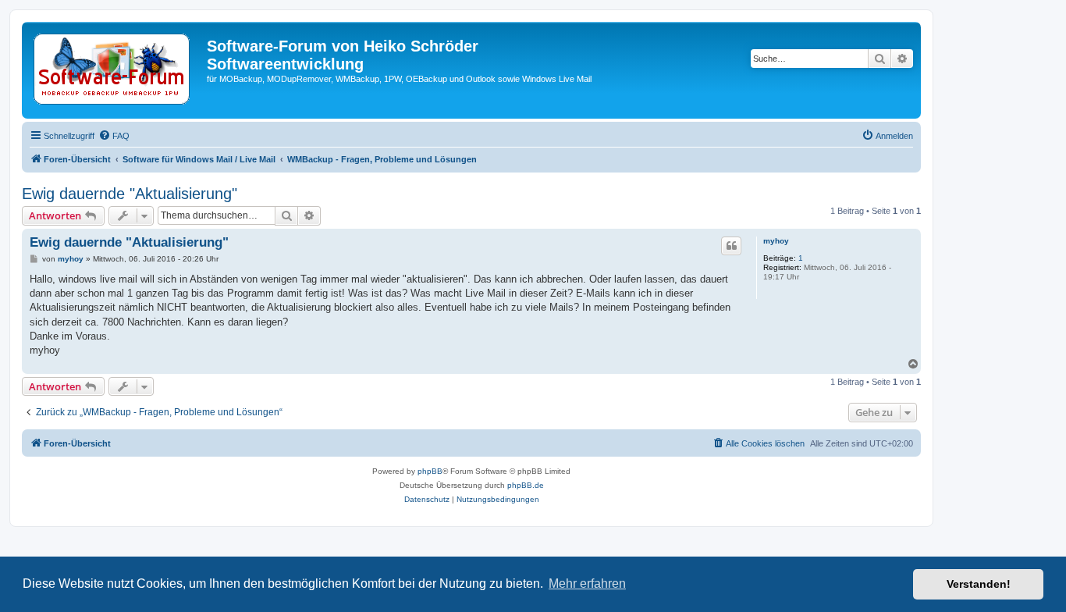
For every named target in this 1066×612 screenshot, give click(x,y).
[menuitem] (114, 135)
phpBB (430, 471)
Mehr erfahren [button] (587, 583)
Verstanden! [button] (979, 584)
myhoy (776, 241)
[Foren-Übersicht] (116, 70)
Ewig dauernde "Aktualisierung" (129, 193)
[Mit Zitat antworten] (731, 246)
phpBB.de (525, 485)
